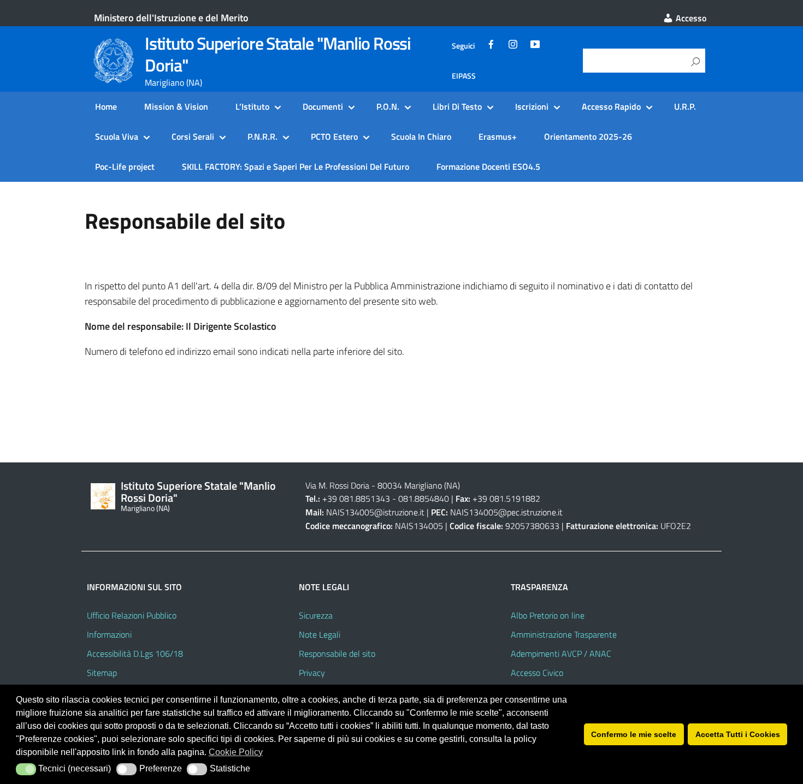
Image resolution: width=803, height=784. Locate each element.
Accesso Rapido (611, 106)
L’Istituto (252, 106)
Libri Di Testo (457, 106)
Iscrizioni (531, 106)
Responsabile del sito (337, 653)
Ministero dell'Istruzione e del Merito (171, 17)
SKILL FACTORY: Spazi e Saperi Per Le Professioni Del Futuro (295, 166)
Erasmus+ (498, 136)
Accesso (690, 18)
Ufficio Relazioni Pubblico (131, 615)
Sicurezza (316, 615)
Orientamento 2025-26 (588, 136)
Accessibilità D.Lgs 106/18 (135, 653)
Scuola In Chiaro (421, 136)
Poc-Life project (125, 166)
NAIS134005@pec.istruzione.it (506, 512)
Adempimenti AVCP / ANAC (561, 653)
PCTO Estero (334, 136)
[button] (26, 769)
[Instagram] (512, 46)
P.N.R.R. (262, 136)
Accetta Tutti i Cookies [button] (737, 734)
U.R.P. (685, 106)
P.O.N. (387, 106)
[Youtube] (534, 46)
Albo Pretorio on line (547, 615)
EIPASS (464, 76)
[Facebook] (491, 46)
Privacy (312, 672)
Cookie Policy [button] (236, 752)
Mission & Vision (176, 106)
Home (106, 106)
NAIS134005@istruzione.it (375, 512)
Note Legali (319, 634)
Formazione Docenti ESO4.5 (488, 166)
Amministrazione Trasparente (564, 634)
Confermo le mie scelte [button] (633, 734)
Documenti (323, 106)
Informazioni (109, 634)
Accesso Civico (537, 672)
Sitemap (102, 672)
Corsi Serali (193, 136)
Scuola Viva (116, 136)
